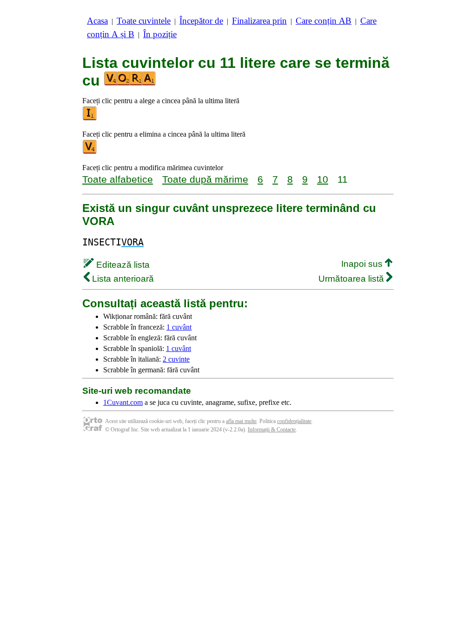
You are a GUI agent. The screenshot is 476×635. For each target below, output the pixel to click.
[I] (90, 118)
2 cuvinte (176, 359)
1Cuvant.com (123, 402)
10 (322, 179)
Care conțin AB (323, 21)
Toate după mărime (205, 179)
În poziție (160, 34)
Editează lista (122, 265)
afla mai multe (241, 421)
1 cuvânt (179, 327)
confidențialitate (294, 421)
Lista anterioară (122, 279)
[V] (90, 152)
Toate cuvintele (144, 21)
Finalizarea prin (259, 21)
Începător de (201, 21)
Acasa (97, 21)
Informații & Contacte (272, 429)
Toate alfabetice (117, 179)
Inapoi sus (363, 264)
